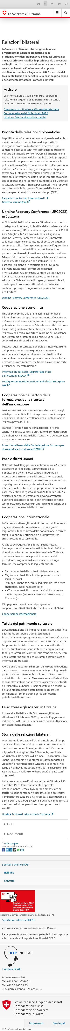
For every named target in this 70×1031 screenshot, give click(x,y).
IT (45, 3)
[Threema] (15, 849)
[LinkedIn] (11, 849)
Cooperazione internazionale (19, 613)
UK (66, 3)
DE (38, 3)
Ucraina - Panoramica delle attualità (25, 117)
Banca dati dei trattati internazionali (23, 198)
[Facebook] (4, 849)
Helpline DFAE (11, 969)
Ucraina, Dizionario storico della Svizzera (26, 814)
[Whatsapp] (18, 849)
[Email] (22, 849)
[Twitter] (7, 849)
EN (59, 3)
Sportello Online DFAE (15, 864)
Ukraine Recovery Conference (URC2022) (26, 297)
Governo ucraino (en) (14, 202)
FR (52, 3)
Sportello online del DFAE (18, 920)
